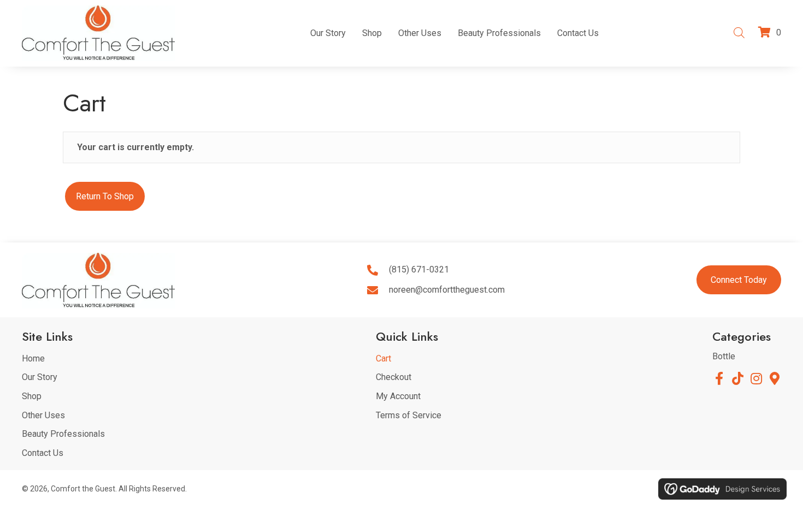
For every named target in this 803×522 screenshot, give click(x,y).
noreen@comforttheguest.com (447, 289)
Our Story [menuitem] (39, 377)
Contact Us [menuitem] (42, 453)
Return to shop (105, 196)
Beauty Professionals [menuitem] (63, 434)
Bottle (723, 356)
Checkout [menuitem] (393, 377)
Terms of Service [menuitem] (408, 415)
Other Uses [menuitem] (43, 415)
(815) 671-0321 (419, 269)
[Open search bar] (739, 32)
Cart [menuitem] (383, 358)
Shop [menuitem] (32, 396)
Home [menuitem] (33, 358)
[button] (718, 378)
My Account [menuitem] (398, 396)
